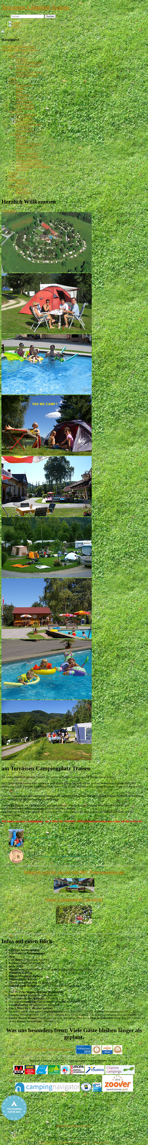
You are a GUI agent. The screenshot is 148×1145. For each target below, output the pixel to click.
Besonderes (22, 94)
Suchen (5, 16)
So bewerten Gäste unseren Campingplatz (50, 1049)
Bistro (19, 91)
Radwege (21, 150)
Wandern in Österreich (29, 143)
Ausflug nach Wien (27, 156)
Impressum (22, 189)
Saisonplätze (23, 182)
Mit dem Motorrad (26, 153)
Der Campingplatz (26, 114)
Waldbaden (22, 169)
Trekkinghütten (24, 121)
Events (20, 88)
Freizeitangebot (24, 130)
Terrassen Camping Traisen (35, 7)
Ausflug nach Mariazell (29, 163)
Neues (12, 78)
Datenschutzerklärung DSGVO (74, 1125)
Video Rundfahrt (25, 108)
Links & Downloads (27, 65)
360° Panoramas (25, 104)
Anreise (13, 173)
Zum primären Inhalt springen (18, 46)
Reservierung (23, 192)
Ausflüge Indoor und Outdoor (33, 166)
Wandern (21, 98)
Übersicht (21, 137)
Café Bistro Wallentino (29, 62)
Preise (12, 176)
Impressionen (23, 85)
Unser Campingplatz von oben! (74, 899)
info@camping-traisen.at (69, 1142)
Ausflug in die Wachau (29, 160)
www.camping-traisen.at (48, 1142)
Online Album (24, 101)
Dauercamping (17, 179)
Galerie (13, 81)
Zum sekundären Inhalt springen (19, 49)
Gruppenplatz (23, 127)
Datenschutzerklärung (101, 1142)
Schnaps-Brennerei (27, 75)
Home (12, 55)
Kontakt (13, 186)
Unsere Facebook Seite (29, 72)
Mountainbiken (24, 147)
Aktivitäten (15, 134)
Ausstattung (15, 111)
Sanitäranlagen (24, 117)
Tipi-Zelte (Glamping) (28, 124)
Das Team (21, 59)
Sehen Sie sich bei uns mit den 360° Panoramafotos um (74, 872)
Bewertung (22, 68)
